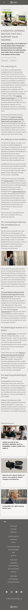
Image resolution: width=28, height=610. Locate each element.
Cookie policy (13, 563)
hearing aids (8, 181)
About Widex (13, 576)
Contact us (13, 555)
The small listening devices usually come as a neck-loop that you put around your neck (12, 294)
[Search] (24, 2)
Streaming (13, 60)
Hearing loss (13, 539)
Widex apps (13, 532)
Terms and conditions (13, 569)
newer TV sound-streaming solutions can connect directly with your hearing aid (12, 119)
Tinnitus (13, 542)
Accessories (13, 529)
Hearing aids (5, 60)
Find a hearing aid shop (13, 546)
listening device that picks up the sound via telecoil (13, 355)
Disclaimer (13, 571)
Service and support (13, 549)
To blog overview (7, 9)
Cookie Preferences (13, 566)
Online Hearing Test (13, 536)
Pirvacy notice (13, 560)
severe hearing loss (18, 191)
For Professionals (13, 579)
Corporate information (13, 582)
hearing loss (11, 334)
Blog (13, 552)
